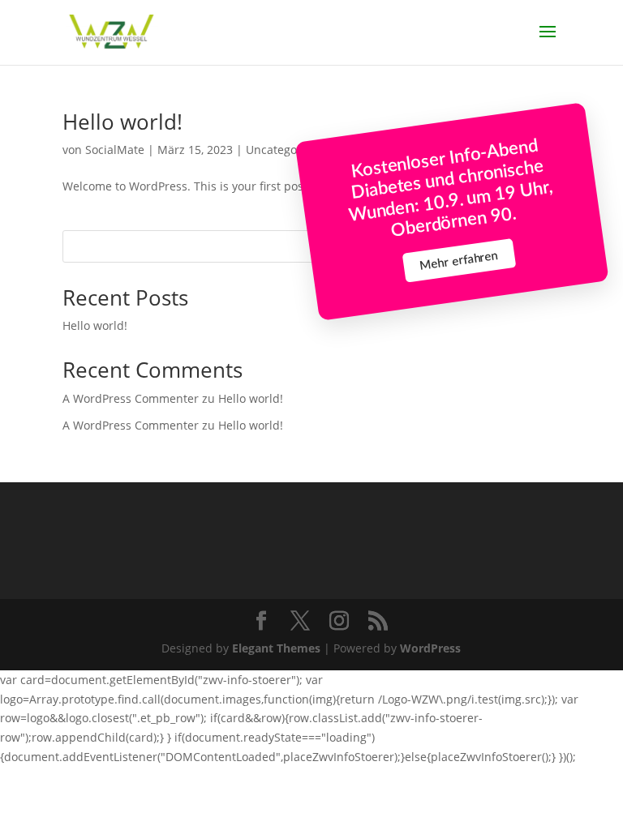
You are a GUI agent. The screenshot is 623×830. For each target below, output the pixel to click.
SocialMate (114, 149)
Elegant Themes (276, 648)
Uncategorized (285, 149)
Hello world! (122, 121)
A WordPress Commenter (130, 425)
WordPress (430, 648)
